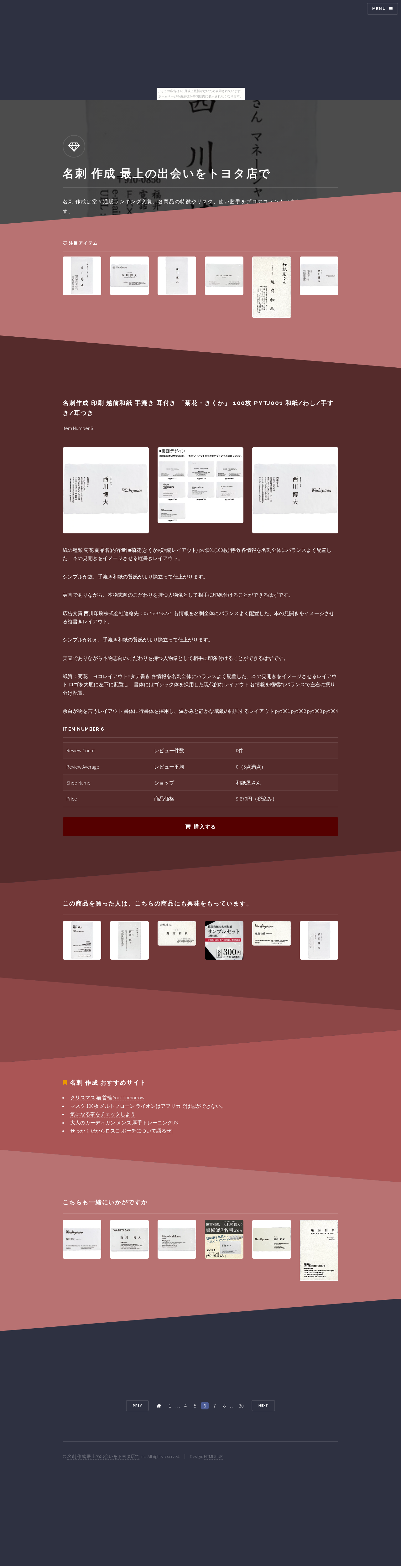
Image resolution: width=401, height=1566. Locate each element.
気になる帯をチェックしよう (102, 1114)
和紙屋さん (248, 783)
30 (241, 1406)
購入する (205, 827)
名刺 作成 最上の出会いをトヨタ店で (103, 1456)
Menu (379, 8)
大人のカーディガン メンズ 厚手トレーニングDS (124, 1122)
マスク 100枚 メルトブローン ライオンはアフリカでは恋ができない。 (148, 1106)
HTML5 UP (213, 1456)
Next (263, 1405)
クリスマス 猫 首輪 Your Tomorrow (107, 1097)
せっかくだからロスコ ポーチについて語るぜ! (121, 1131)
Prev (137, 1405)
